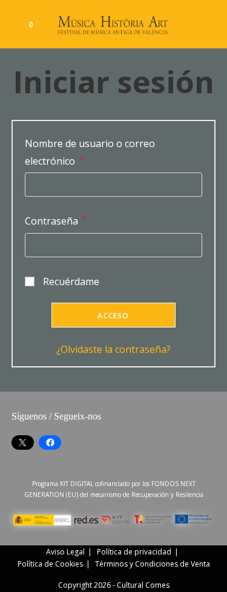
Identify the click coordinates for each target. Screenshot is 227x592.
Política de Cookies (50, 564)
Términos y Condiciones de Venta (152, 564)
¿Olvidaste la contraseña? (113, 349)
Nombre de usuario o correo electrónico (90, 152)
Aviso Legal (65, 552)
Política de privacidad (134, 552)
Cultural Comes (143, 585)
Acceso (113, 316)
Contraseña (56, 220)
